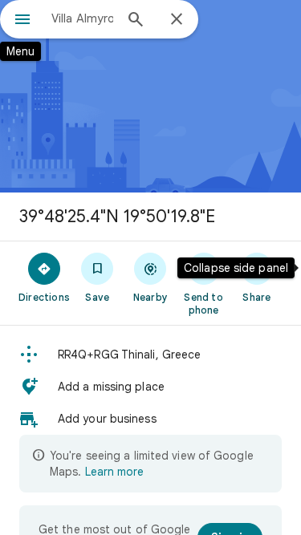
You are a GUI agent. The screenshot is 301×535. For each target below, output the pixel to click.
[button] (150, 354)
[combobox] (82, 18)
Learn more (114, 471)
